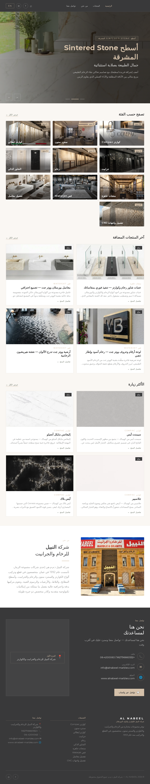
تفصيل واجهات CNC (76, 760)
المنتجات (96, 6)
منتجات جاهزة (79, 748)
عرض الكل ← (12, 114)
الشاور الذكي (80, 744)
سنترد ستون (80, 728)
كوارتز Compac (78, 724)
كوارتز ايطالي (79, 732)
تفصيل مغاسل (79, 756)
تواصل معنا (71, 6)
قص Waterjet (79, 752)
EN (10, 6)
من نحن (84, 6)
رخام (83, 740)
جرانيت (82, 736)
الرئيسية (108, 6)
